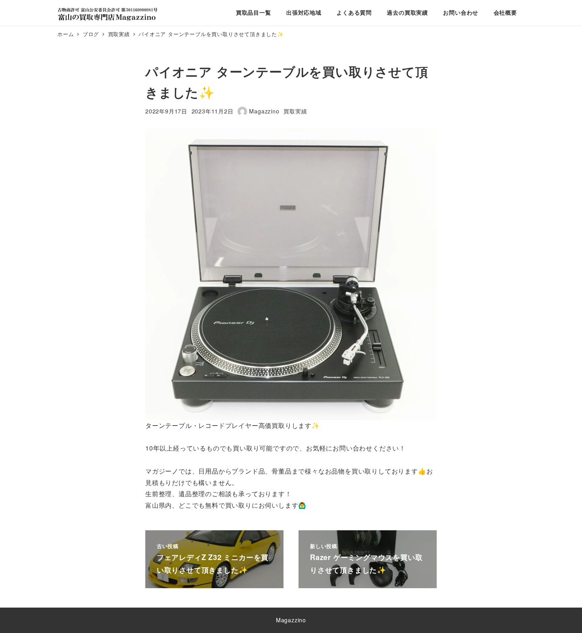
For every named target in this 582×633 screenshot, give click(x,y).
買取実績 (295, 111)
